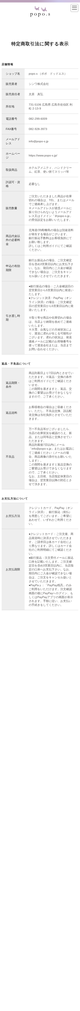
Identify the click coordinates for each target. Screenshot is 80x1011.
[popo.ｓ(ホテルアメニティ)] (40, 7)
